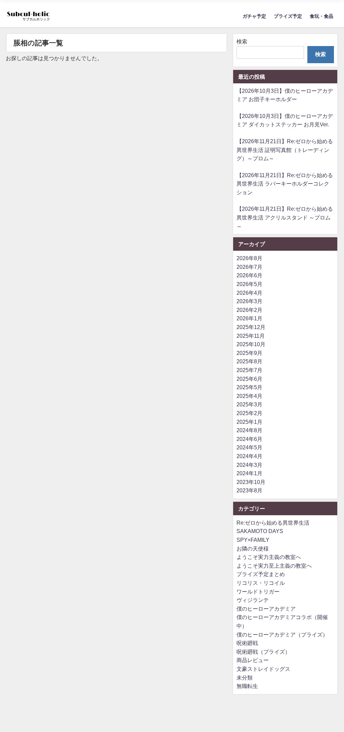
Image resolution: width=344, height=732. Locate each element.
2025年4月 (249, 396)
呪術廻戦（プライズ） (263, 651)
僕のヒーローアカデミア (266, 608)
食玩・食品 (321, 16)
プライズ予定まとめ (260, 574)
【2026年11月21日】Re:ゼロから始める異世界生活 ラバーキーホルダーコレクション (284, 183)
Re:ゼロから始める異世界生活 (272, 522)
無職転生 (247, 686)
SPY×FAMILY (252, 539)
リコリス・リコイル (260, 582)
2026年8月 (249, 258)
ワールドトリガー (258, 591)
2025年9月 (249, 353)
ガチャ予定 (254, 16)
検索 (241, 41)
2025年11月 (250, 335)
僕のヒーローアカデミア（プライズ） (282, 634)
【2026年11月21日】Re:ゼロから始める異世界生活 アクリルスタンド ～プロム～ (284, 217)
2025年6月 (249, 378)
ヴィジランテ (252, 600)
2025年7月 (249, 370)
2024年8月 (249, 430)
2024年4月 (249, 456)
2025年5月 (249, 387)
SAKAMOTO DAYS (259, 531)
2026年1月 (249, 318)
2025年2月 (249, 413)
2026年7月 (249, 267)
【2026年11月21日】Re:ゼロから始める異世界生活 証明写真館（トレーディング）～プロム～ (284, 149)
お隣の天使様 (252, 548)
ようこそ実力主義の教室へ (268, 557)
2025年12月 (250, 327)
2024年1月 (249, 473)
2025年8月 (249, 361)
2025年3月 (249, 404)
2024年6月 (249, 439)
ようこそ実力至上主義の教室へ (274, 565)
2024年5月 (249, 447)
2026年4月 (249, 292)
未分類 (244, 677)
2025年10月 (250, 344)
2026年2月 (249, 310)
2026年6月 (249, 275)
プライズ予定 (288, 16)
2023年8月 (249, 490)
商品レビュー (252, 660)
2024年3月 (249, 464)
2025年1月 (249, 421)
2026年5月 (249, 284)
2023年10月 (250, 482)
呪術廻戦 (247, 643)
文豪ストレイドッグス (263, 669)
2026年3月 (249, 301)
